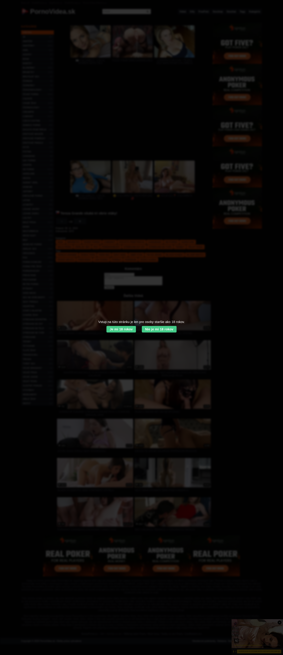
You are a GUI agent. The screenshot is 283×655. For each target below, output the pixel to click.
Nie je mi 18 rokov (159, 329)
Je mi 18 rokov (121, 329)
